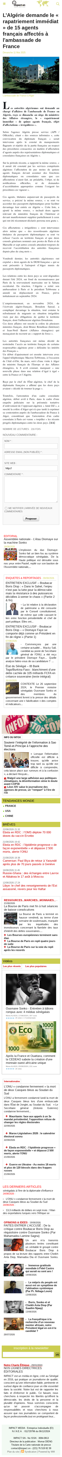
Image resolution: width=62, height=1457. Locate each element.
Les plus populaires (35, 966)
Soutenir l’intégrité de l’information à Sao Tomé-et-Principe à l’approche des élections (30, 746)
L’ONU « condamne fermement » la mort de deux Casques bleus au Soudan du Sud (30, 1090)
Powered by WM (46, 1451)
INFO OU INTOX (12, 737)
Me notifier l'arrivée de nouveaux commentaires (28, 510)
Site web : (10, 463)
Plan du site (13, 1451)
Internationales (12, 1081)
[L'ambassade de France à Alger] (31, 58)
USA (7, 810)
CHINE (8, 815)
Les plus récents (12, 966)
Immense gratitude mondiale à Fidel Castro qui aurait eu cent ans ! (39, 1268)
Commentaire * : (14, 474)
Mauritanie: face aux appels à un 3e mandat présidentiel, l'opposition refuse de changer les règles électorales (29, 1119)
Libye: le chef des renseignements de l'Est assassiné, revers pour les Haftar (30, 887)
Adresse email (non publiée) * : (23, 452)
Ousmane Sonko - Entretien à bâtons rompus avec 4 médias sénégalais (29, 1010)
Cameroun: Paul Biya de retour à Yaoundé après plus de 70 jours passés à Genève (30, 862)
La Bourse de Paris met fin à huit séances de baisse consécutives (31, 908)
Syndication (30, 1451)
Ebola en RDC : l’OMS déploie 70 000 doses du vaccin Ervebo (27, 834)
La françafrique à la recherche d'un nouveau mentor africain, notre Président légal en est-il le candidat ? (40, 1325)
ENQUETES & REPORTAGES (23, 577)
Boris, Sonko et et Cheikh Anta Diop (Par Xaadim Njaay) (38, 1305)
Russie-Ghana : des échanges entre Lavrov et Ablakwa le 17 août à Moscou (31, 875)
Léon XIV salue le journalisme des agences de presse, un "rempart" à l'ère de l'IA (29, 789)
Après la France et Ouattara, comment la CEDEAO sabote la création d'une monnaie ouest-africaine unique (30, 1059)
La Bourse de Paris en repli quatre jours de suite (29, 943)
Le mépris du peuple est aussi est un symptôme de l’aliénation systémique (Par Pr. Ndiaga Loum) (41, 1287)
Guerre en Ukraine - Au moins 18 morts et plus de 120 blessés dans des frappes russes (30, 1167)
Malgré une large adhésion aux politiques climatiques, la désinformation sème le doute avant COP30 (31, 781)
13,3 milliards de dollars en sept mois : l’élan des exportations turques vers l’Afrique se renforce (29, 1210)
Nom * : (8, 441)
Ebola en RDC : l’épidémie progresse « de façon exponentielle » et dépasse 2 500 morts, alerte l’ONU (30, 848)
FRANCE (10, 805)
